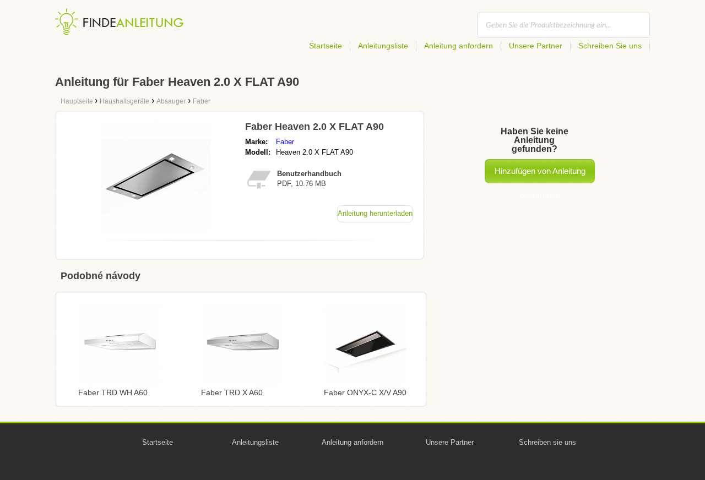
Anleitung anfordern (458, 45)
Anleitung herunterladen (375, 213)
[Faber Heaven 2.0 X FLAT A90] (156, 228)
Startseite (325, 45)
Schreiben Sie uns (610, 45)
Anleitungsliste (383, 45)
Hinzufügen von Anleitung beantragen (540, 174)
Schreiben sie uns (547, 442)
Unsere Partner (535, 45)
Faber (285, 142)
